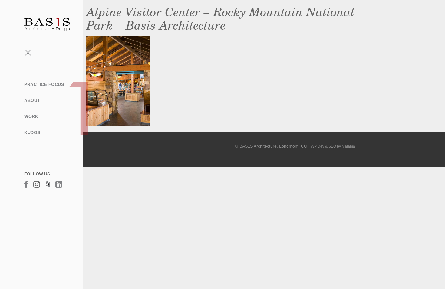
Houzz (48, 184)
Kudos (32, 132)
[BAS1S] (47, 24)
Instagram (36, 184)
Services (19, 108)
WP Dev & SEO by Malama (333, 146)
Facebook (26, 184)
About (32, 100)
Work (31, 116)
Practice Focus (44, 84)
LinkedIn (58, 184)
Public (16, 128)
